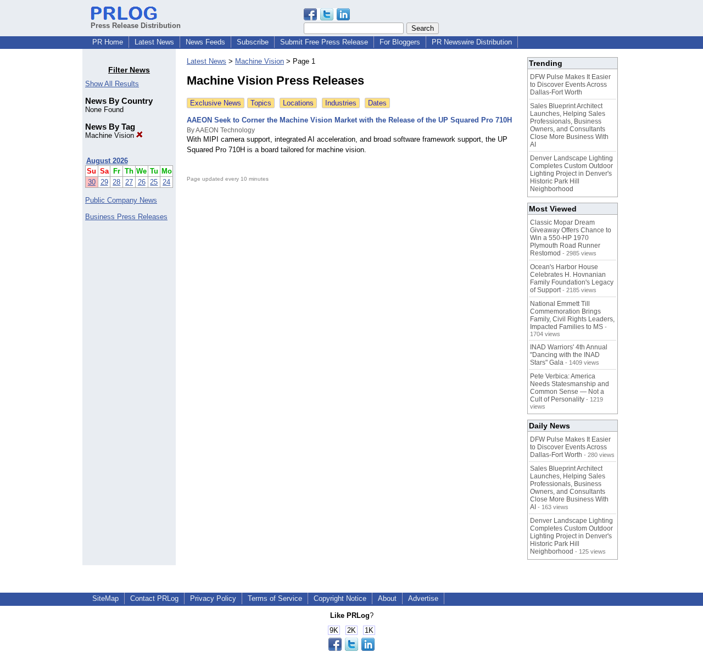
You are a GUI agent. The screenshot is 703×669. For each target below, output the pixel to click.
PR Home (107, 42)
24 (166, 182)
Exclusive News (215, 103)
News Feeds (205, 42)
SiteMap (105, 598)
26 (142, 182)
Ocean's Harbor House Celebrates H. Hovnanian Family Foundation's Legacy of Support (571, 278)
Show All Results (112, 84)
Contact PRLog (154, 598)
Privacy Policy (213, 598)
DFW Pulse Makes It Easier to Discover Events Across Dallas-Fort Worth (570, 84)
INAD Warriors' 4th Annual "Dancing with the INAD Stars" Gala (568, 354)
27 (129, 182)
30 (92, 182)
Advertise (423, 598)
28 (116, 182)
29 (104, 182)
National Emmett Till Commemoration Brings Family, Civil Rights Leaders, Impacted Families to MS (572, 315)
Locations (298, 103)
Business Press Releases (126, 217)
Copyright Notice (340, 598)
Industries (340, 103)
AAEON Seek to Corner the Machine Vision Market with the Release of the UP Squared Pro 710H (349, 120)
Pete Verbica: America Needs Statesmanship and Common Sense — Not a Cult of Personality (569, 387)
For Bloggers (400, 42)
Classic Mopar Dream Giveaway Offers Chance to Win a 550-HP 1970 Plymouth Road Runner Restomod (570, 238)
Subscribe (253, 42)
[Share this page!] (327, 18)
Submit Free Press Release (324, 42)
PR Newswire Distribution (472, 42)
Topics (260, 103)
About (387, 598)
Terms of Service (275, 598)
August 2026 (107, 161)
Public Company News (121, 200)
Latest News (154, 42)
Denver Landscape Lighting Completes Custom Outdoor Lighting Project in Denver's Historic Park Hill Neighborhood (571, 173)
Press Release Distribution (136, 25)
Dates (377, 103)
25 (154, 182)
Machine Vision (110, 135)
